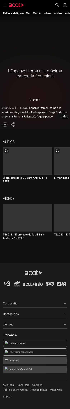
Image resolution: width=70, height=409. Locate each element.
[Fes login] (65, 5)
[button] (35, 302)
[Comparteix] (12, 124)
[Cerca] (59, 5)
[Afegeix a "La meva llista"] (5, 124)
